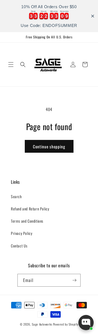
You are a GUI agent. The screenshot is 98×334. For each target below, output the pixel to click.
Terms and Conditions (27, 221)
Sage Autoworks (42, 324)
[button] (11, 65)
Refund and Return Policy (30, 209)
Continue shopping (49, 146)
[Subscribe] (74, 280)
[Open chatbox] (86, 322)
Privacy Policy (21, 233)
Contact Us (19, 246)
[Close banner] (92, 16)
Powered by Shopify (65, 324)
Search (16, 196)
